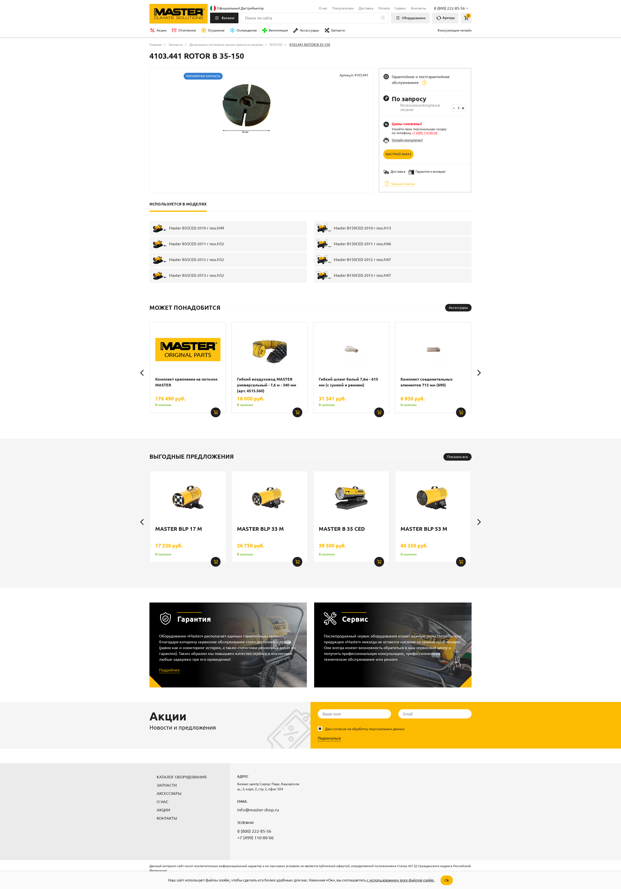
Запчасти (338, 30)
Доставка (366, 8)
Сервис (400, 8)
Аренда (448, 18)
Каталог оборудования (181, 777)
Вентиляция (278, 30)
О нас (323, 8)
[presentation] (142, 373)
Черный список (402, 184)
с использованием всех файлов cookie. (400, 880)
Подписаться (329, 738)
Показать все (457, 457)
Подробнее (169, 670)
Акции (161, 30)
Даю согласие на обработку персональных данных (365, 729)
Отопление (187, 30)
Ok (446, 880)
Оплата (384, 8)
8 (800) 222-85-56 (254, 831)
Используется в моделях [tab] (178, 204)
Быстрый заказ (398, 154)
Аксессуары (309, 30)
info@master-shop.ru (258, 809)
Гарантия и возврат (431, 171)
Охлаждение (247, 30)
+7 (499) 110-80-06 (424, 133)
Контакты (418, 8)
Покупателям (343, 8)
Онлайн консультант (407, 140)
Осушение (216, 30)
